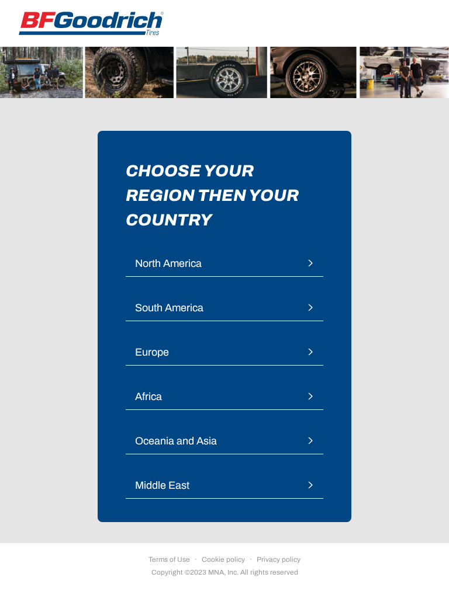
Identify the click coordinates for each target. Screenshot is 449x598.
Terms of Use (169, 559)
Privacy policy (279, 559)
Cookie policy (223, 559)
